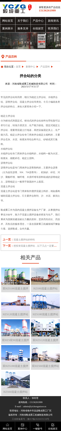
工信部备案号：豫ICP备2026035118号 (30, 419)
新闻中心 (30, 66)
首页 (18, 66)
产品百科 (45, 66)
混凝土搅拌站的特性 (24, 239)
